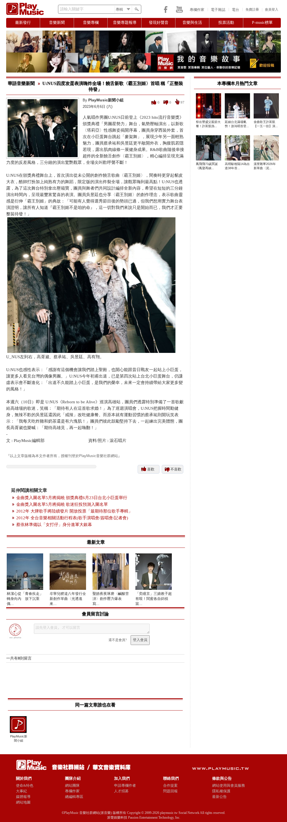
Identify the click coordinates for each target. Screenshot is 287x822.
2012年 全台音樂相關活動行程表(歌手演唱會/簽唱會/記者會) (72, 518)
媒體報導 (23, 797)
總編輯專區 (74, 797)
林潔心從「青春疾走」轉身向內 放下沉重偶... (25, 599)
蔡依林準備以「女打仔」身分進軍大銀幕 (54, 524)
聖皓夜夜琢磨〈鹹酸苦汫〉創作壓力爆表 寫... (110, 599)
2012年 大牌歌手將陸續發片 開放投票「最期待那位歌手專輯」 (74, 511)
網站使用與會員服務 (228, 785)
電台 (235, 10)
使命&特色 (24, 785)
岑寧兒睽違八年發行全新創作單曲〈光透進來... (68, 599)
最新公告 (219, 797)
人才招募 (121, 791)
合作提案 (170, 785)
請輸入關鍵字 (72, 9)
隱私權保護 (221, 791)
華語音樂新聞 (21, 83)
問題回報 (170, 791)
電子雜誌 (218, 10)
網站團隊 (72, 785)
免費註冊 (252, 9)
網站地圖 (23, 802)
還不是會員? (117, 640)
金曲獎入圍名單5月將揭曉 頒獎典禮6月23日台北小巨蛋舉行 (71, 497)
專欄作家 (197, 10)
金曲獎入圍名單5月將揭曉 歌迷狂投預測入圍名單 (62, 504)
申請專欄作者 (125, 785)
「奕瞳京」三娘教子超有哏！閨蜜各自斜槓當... (153, 599)
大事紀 (21, 791)
